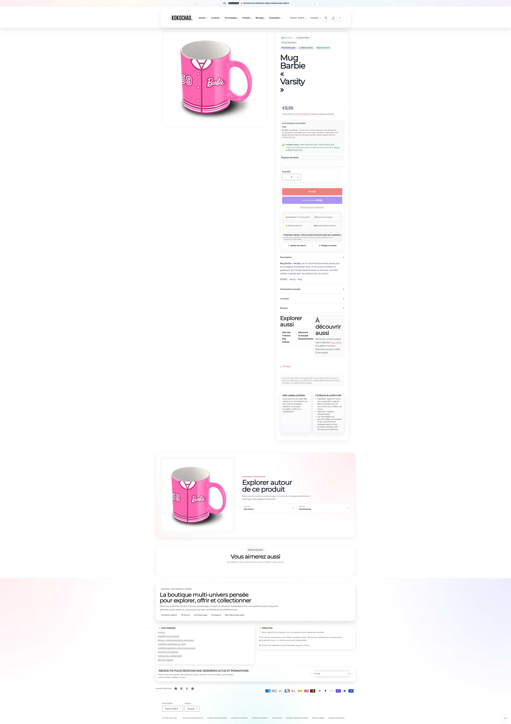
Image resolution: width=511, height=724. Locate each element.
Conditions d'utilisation (168, 652)
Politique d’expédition (260, 718)
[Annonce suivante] (314, 3)
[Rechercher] (326, 18)
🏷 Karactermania (302, 38)
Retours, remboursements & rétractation (176, 640)
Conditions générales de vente (172, 644)
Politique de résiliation (337, 718)
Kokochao (173, 718)
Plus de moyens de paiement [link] (312, 207)
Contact (161, 632)
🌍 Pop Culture (286, 38)
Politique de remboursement (193, 718)
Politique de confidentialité (170, 656)
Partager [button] (286, 366)
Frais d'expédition (302, 114)
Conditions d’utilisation (239, 718)
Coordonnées (277, 718)
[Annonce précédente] (196, 3)
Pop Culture (336, 342)
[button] (340, 18)
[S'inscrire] (348, 674)
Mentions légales (165, 660)
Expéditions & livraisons (168, 636)
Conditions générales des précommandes (176, 648)
